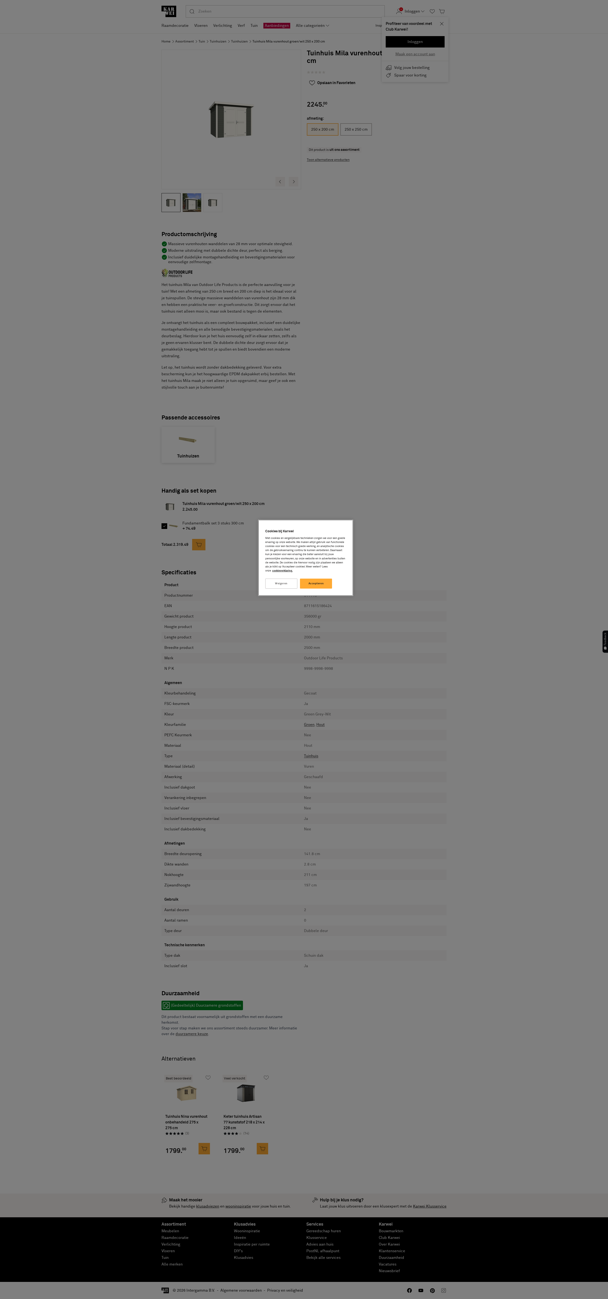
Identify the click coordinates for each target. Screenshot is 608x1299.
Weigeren (281, 583)
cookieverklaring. (282, 570)
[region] (305, 558)
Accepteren (316, 583)
